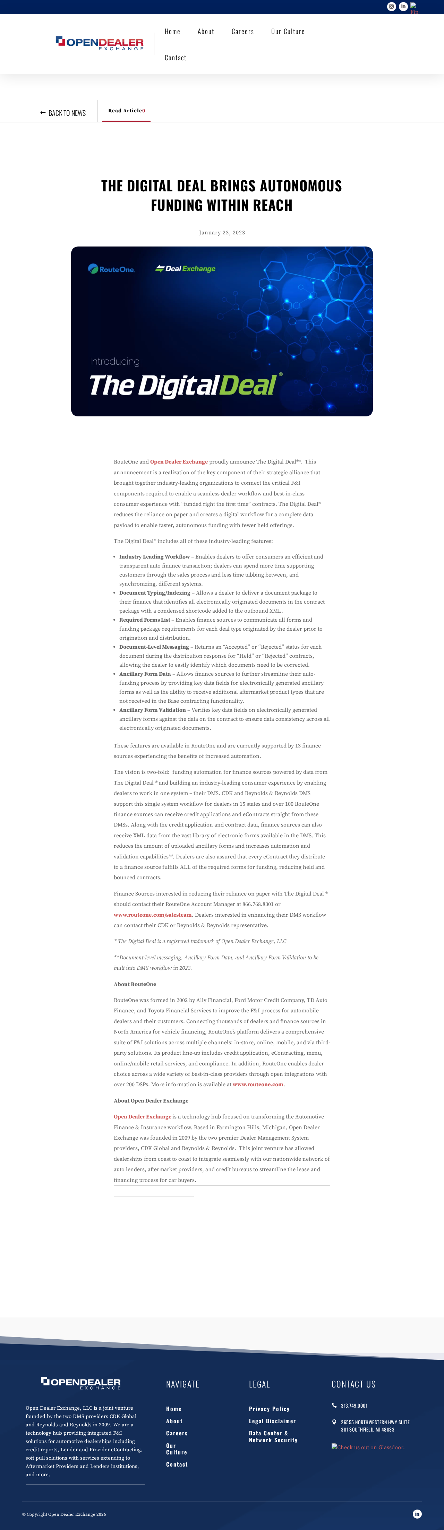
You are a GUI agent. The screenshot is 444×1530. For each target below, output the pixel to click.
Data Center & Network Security (273, 1436)
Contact (176, 57)
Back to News (67, 112)
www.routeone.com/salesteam (153, 914)
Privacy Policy (269, 1408)
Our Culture (288, 31)
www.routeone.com (258, 1084)
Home (173, 31)
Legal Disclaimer (272, 1420)
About (206, 31)
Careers (243, 31)
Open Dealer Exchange (179, 461)
